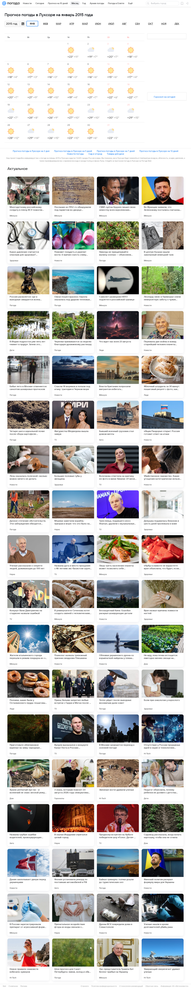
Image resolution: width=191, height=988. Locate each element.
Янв (32, 23)
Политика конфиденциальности (104, 986)
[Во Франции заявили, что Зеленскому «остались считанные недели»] (163, 198)
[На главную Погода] (13, 3)
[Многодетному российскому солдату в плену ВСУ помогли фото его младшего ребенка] (28, 198)
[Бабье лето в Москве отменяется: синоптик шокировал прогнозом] (28, 377)
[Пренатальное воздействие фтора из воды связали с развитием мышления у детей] (73, 915)
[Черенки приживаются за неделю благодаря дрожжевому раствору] (73, 332)
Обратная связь (151, 986)
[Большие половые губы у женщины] (73, 467)
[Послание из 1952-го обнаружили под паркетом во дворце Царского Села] (73, 198)
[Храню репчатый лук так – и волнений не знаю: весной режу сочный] (28, 780)
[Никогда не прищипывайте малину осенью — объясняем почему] (118, 242)
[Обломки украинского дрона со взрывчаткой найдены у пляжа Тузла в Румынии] (118, 646)
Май (85, 24)
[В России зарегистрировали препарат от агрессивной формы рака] (28, 915)
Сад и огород (95, 154)
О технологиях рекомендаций (131, 986)
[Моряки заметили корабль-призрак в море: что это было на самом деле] (73, 511)
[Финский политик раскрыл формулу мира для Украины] (163, 870)
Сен (137, 24)
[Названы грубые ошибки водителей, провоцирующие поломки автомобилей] (28, 825)
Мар (58, 24)
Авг (124, 24)
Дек (177, 24)
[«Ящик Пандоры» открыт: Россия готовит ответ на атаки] (163, 422)
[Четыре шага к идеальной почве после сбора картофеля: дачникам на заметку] (28, 422)
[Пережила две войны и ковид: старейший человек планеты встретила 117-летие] (163, 332)
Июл (111, 24)
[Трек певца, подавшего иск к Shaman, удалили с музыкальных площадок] (118, 511)
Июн (98, 24)
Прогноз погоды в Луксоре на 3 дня (31, 151)
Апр (71, 24)
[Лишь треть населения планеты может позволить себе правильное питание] (118, 556)
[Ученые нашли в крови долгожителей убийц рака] (163, 915)
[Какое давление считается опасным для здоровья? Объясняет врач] (28, 242)
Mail (4, 986)
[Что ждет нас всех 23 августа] (118, 332)
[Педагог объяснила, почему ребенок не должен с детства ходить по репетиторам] (163, 780)
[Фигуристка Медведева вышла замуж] (73, 422)
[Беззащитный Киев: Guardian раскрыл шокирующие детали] (118, 601)
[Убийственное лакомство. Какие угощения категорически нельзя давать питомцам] (163, 467)
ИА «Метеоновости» (180, 986)
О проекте (85, 986)
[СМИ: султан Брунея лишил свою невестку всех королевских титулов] (118, 198)
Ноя (163, 24)
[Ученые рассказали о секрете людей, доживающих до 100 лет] (28, 556)
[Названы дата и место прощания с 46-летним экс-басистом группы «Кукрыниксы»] (73, 556)
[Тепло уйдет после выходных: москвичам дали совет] (118, 691)
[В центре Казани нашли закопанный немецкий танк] (163, 242)
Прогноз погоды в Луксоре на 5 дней (73, 151)
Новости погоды (75, 154)
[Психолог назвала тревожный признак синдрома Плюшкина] (73, 646)
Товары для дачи (115, 154)
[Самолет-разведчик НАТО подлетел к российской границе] (118, 287)
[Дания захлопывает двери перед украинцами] (28, 870)
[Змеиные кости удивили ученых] (118, 780)
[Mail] (4, 3)
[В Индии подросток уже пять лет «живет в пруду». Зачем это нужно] (28, 332)
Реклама (23, 986)
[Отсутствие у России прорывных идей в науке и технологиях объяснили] (163, 735)
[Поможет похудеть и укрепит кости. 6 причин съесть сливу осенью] (73, 242)
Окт (150, 24)
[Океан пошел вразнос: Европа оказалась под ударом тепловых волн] (73, 287)
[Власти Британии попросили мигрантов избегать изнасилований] (118, 377)
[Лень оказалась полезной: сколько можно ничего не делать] (28, 467)
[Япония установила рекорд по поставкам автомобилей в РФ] (73, 870)
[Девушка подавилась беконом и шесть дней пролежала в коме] (163, 511)
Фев (45, 24)
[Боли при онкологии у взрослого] (163, 691)
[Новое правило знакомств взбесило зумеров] (28, 960)
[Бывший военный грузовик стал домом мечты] (118, 422)
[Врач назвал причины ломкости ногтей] (163, 601)
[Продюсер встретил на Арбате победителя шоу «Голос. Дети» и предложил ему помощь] (118, 825)
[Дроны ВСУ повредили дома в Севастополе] (118, 915)
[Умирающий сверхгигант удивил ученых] (163, 960)
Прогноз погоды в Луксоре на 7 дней (116, 151)
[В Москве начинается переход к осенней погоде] (118, 735)
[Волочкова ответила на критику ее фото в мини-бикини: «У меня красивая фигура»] (118, 467)
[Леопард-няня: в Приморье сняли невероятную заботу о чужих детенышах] (163, 287)
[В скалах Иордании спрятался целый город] (73, 825)
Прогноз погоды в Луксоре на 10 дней (158, 151)
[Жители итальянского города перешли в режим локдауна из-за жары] (28, 646)
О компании (13, 986)
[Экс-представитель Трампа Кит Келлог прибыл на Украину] (118, 960)
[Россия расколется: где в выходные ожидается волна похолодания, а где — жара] (28, 287)
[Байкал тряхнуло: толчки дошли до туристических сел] (118, 870)
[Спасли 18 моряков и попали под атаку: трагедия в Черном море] (73, 377)
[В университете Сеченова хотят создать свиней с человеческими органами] (73, 601)
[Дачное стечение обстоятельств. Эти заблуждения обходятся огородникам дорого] (28, 511)
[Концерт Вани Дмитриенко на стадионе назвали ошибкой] (28, 601)
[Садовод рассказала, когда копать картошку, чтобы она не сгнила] (163, 825)
